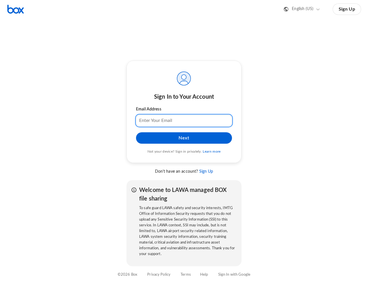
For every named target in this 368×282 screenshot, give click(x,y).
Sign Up (347, 9)
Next (184, 138)
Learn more (212, 151)
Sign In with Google (234, 275)
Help (204, 275)
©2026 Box (127, 275)
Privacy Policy (158, 275)
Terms (186, 275)
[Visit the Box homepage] (15, 9)
